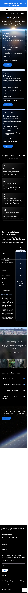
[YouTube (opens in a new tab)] (9, 537)
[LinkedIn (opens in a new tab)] (2, 537)
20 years (18, 13)
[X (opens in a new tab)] (6, 537)
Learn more (16, 5)
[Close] (26, 4)
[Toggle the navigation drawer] (24, 9)
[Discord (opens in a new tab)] (13, 537)
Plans (22, 13)
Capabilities (11, 13)
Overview (5, 13)
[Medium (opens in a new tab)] (16, 537)
